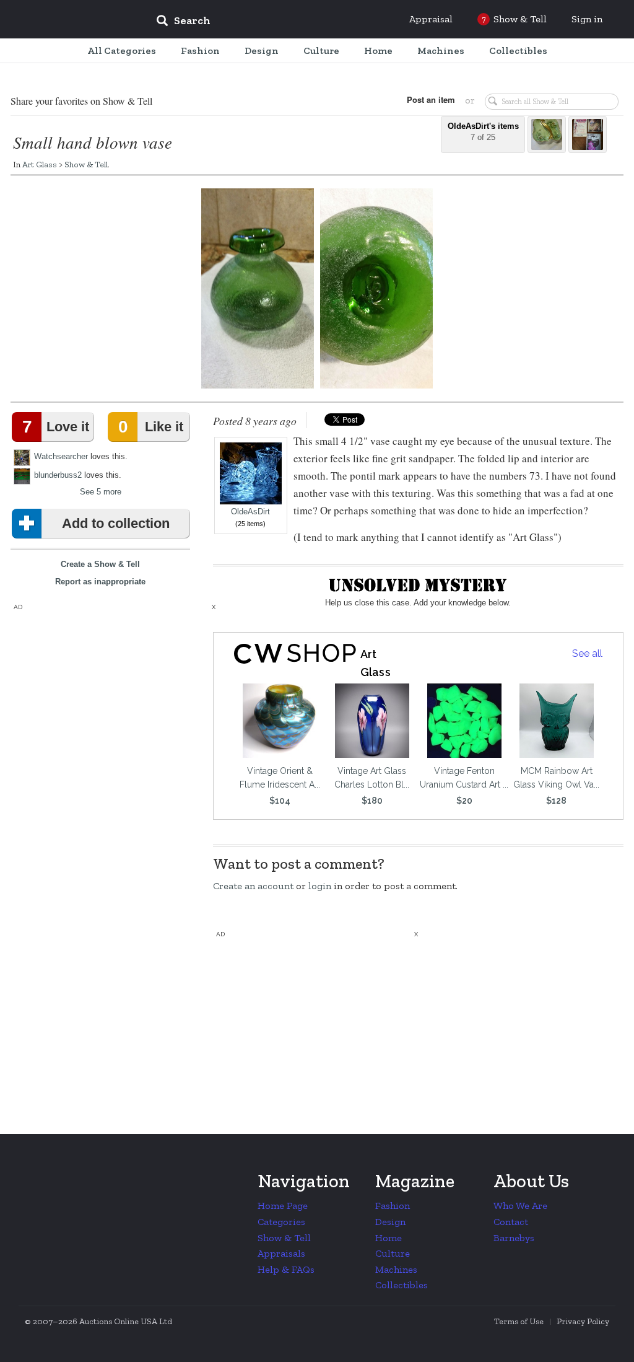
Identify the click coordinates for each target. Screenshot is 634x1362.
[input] (273, 22)
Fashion (392, 1205)
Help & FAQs (286, 1269)
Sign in (586, 19)
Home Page (283, 1205)
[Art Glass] (295, 654)
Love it (55, 426)
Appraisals (281, 1253)
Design (390, 1222)
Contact (510, 1222)
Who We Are (520, 1205)
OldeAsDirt (250, 511)
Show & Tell (86, 164)
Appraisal (431, 19)
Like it (150, 426)
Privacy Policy (583, 1321)
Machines (396, 1269)
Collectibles (401, 1285)
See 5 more (100, 491)
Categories (281, 1222)
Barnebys (513, 1238)
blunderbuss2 (58, 475)
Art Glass (39, 164)
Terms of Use (519, 1321)
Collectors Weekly (72, 20)
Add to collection (116, 523)
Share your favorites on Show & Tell (81, 100)
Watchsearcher (61, 456)
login (319, 886)
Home (388, 1238)
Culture (392, 1253)
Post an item (431, 99)
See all (587, 653)
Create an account (253, 886)
